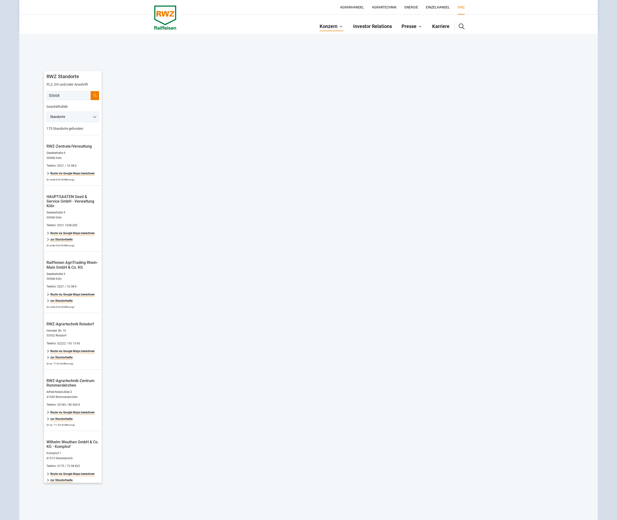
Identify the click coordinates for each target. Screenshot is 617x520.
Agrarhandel (352, 7)
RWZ (461, 7)
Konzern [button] (328, 26)
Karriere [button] (440, 26)
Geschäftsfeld (57, 107)
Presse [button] (409, 26)
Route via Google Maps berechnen (72, 173)
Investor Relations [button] (372, 26)
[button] (460, 26)
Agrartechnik (384, 7)
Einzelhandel (438, 7)
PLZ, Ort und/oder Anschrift (67, 84)
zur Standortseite (61, 239)
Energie (411, 7)
